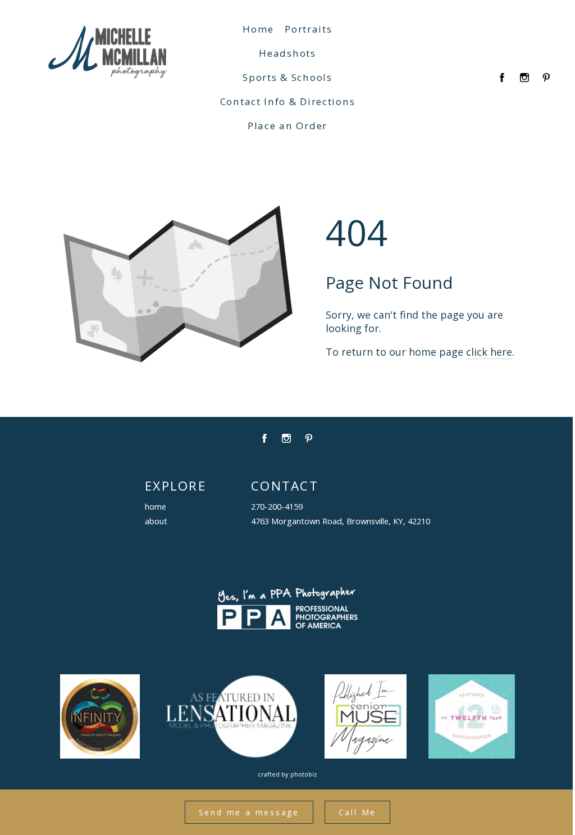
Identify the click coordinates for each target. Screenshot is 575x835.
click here (489, 351)
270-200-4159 (277, 506)
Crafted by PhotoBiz (287, 774)
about (156, 521)
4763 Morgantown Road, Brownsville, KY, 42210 (340, 521)
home (155, 506)
